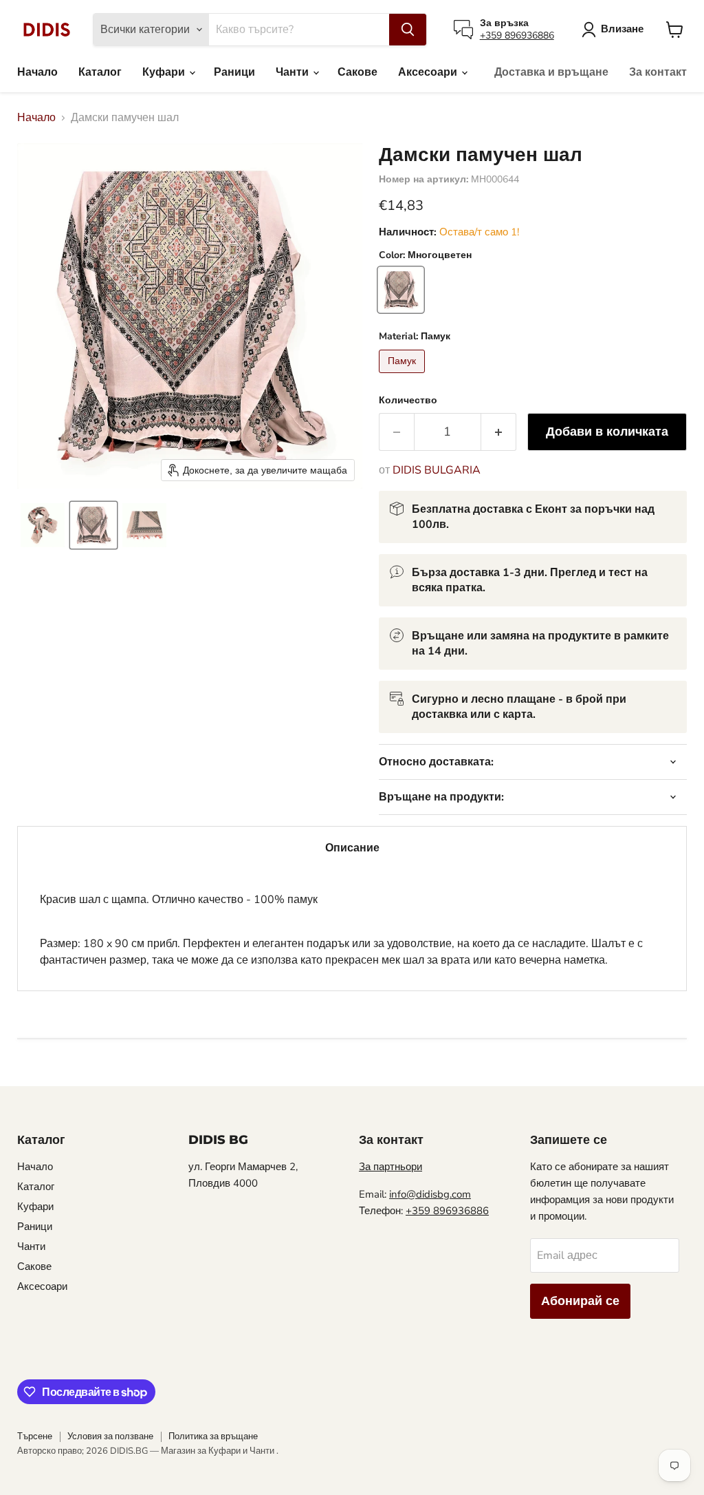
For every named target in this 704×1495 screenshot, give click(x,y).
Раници (234, 72)
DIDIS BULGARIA (437, 470)
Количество (408, 400)
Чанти (293, 72)
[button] (42, 525)
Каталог (100, 72)
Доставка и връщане (551, 72)
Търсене (34, 1436)
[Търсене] (407, 29)
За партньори (390, 1167)
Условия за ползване (110, 1436)
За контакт (658, 72)
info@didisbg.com (430, 1194)
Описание (352, 848)
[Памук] (403, 376)
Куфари (165, 72)
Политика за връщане (213, 1436)
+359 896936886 (517, 35)
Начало (37, 72)
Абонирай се (580, 1301)
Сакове (357, 72)
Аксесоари (429, 72)
